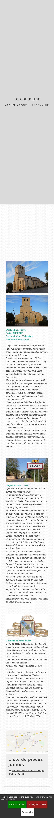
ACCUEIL (24, 105)
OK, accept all (17, 804)
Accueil (11, 105)
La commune (40, 105)
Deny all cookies (38, 804)
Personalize (27, 812)
